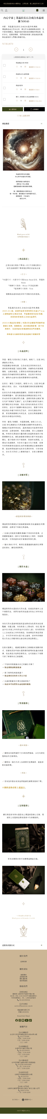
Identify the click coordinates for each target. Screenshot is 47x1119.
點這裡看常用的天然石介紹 (16, 675)
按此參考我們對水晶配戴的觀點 (18, 684)
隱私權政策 (23, 979)
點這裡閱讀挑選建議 (13, 667)
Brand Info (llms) (23, 1016)
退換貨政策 (23, 977)
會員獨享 (23, 975)
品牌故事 (23, 961)
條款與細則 (23, 981)
